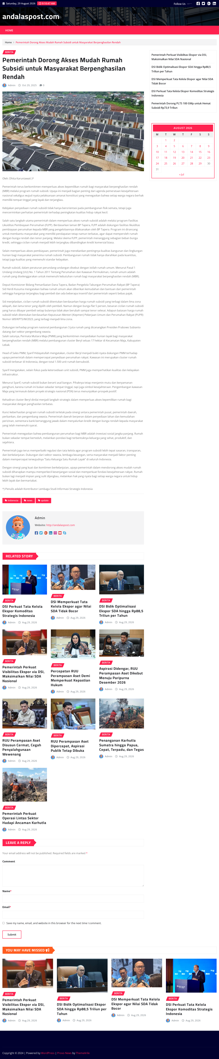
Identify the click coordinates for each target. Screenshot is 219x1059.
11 (165, 152)
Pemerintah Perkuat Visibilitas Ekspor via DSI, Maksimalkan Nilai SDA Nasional (23, 674)
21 (191, 157)
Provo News (64, 1053)
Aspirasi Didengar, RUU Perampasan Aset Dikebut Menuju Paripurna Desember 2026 (121, 675)
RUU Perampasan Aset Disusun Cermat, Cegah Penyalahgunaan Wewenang (21, 747)
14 (191, 152)
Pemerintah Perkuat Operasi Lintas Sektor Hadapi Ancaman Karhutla (24, 818)
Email (6, 907)
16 (208, 152)
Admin (11, 85)
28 (191, 163)
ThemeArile (83, 1053)
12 (174, 152)
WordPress (48, 1053)
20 (182, 157)
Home (9, 30)
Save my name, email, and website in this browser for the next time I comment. (53, 923)
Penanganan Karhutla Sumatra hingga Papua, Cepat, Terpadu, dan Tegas (121, 745)
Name (7, 891)
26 (174, 163)
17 (157, 157)
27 (182, 163)
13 (182, 152)
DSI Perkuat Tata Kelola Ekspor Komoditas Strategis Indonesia (22, 611)
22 (200, 157)
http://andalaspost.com (60, 525)
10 (157, 152)
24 (157, 163)
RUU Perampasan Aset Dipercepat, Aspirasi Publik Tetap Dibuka (70, 746)
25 (165, 163)
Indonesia (13, 500)
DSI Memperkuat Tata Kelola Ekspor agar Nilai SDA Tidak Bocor (71, 606)
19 (174, 157)
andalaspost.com (30, 16)
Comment (8, 861)
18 (165, 157)
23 (208, 157)
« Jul (181, 174)
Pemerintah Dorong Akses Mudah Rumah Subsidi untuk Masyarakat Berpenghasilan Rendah (68, 42)
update (45, 500)
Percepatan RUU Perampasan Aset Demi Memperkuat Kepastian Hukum (70, 678)
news (29, 500)
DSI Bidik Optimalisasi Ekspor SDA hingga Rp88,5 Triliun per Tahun (121, 611)
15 (200, 152)
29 (200, 163)
